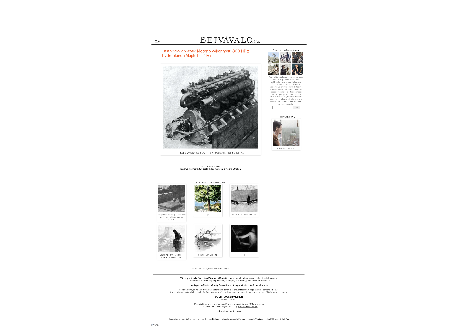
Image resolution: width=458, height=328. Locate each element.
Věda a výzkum (285, 96)
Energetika (286, 81)
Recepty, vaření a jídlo (279, 91)
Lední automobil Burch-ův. (244, 214)
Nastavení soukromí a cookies (229, 311)
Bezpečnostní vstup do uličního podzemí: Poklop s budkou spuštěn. (171, 217)
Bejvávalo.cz (236, 296)
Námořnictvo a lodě (293, 89)
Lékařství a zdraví (285, 86)
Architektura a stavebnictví (280, 76)
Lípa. (208, 214)
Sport (284, 94)
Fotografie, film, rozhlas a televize (286, 83)
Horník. (244, 254)
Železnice (282, 101)
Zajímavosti (285, 99)
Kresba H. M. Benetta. (208, 254)
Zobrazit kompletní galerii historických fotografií (210, 268)
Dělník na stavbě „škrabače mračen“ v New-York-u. (171, 256)
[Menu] (157, 42)
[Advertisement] (229, 17)
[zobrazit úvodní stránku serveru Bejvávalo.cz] (230, 42)
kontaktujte (237, 292)
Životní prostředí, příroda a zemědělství (289, 102)
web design (248, 306)
